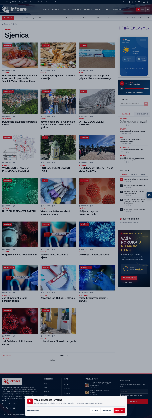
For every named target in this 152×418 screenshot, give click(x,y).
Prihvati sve (119, 410)
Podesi (96, 410)
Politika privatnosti (33, 410)
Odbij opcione (107, 410)
